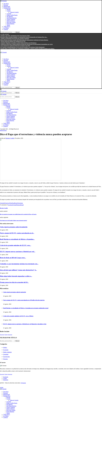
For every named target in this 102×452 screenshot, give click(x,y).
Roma (15, 203)
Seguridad (5, 354)
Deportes (5, 359)
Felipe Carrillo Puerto (12, 15)
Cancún (9, 10)
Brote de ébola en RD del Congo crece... (13, 258)
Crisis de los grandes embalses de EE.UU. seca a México (18, 316)
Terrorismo (20, 203)
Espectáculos (6, 356)
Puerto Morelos (10, 23)
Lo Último (6, 28)
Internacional (6, 6)
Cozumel (9, 13)
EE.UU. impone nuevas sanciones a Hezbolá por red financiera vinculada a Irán (24, 324)
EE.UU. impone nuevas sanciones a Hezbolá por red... (17, 251)
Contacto (5, 29)
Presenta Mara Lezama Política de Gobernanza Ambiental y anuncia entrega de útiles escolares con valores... (27, 48)
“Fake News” (6, 26)
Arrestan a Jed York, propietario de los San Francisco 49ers (15, 35)
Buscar (17, 32)
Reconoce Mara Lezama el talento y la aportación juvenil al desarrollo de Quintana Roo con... (23, 37)
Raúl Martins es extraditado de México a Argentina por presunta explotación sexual (25, 308)
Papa (13, 203)
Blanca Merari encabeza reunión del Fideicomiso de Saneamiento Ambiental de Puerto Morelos (24, 40)
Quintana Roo (7, 8)
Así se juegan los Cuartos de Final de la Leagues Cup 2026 (15, 45)
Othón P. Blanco (11, 20)
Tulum (8, 25)
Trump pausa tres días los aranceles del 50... (14, 282)
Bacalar (8, 9)
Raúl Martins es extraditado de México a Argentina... (17, 239)
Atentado (2, 203)
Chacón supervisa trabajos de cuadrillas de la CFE (12, 41)
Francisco (7, 203)
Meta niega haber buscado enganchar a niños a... (16, 276)
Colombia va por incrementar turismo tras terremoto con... (19, 264)
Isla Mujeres (10, 16)
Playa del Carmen (11, 22)
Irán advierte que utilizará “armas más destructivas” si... (18, 270)
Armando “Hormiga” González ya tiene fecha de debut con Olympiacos (18, 42)
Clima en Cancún (14, 12)
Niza (10, 203)
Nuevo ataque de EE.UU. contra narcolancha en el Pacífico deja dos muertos (24, 300)
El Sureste (23, 383)
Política (5, 347)
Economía (5, 349)
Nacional (5, 5)
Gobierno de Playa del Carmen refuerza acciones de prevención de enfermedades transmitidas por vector (26, 44)
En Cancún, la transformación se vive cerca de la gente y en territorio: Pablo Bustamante (22, 47)
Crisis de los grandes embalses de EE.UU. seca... (15, 245)
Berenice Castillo (10, 138)
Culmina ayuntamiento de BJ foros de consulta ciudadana (14, 38)
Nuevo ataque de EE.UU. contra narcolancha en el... (17, 233)
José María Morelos (11, 18)
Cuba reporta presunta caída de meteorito (13, 227)
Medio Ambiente (7, 352)
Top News (6, 3)
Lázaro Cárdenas (11, 19)
